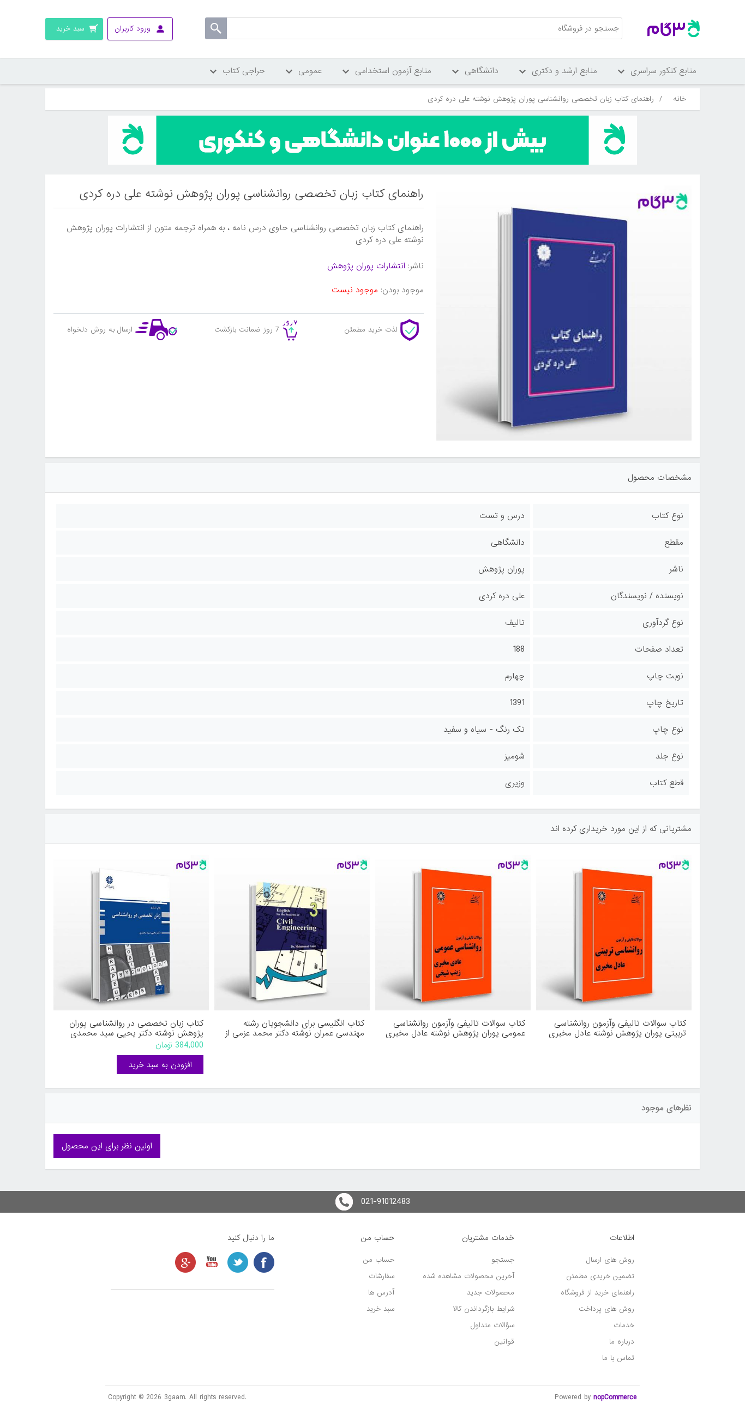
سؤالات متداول (492, 1325)
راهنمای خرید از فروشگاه (597, 1292)
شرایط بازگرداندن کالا (483, 1309)
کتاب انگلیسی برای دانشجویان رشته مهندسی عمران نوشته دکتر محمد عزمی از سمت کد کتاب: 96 (294, 1028)
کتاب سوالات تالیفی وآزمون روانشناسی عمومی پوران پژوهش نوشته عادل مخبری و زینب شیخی (455, 1028)
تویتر (237, 1262)
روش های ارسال (610, 1260)
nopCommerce (615, 1397)
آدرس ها (381, 1292)
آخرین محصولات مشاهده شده (468, 1276)
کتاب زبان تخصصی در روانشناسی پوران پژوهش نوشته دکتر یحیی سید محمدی (136, 1028)
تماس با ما (618, 1358)
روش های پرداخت (606, 1309)
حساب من (378, 1260)
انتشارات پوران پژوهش (366, 266)
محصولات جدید (490, 1292)
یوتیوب (211, 1262)
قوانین (504, 1341)
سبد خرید (380, 1309)
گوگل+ (185, 1262)
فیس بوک (264, 1262)
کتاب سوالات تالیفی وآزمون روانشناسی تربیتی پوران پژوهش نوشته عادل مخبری (617, 1028)
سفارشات (381, 1276)
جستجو (502, 1260)
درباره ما (621, 1341)
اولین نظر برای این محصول (107, 1146)
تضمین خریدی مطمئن (600, 1276)
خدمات (624, 1325)
